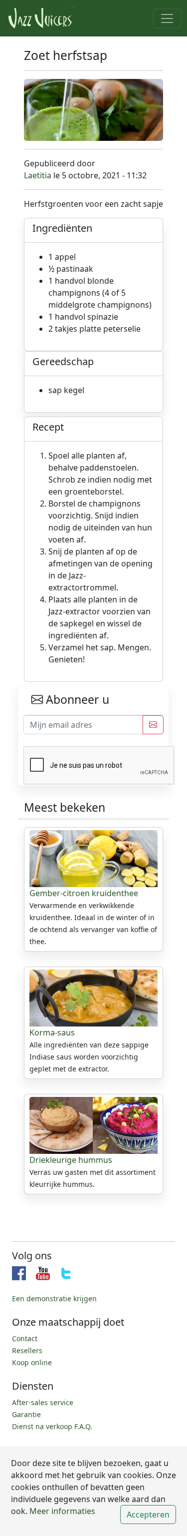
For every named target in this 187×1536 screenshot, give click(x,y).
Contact (24, 1338)
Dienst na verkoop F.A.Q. (52, 1426)
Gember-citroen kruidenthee (83, 893)
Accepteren (148, 1514)
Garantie (26, 1414)
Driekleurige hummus (70, 1159)
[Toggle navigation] (167, 18)
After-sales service (42, 1402)
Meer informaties (61, 1511)
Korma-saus (52, 1032)
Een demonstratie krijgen (54, 1298)
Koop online (32, 1362)
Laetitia (37, 175)
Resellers (27, 1350)
